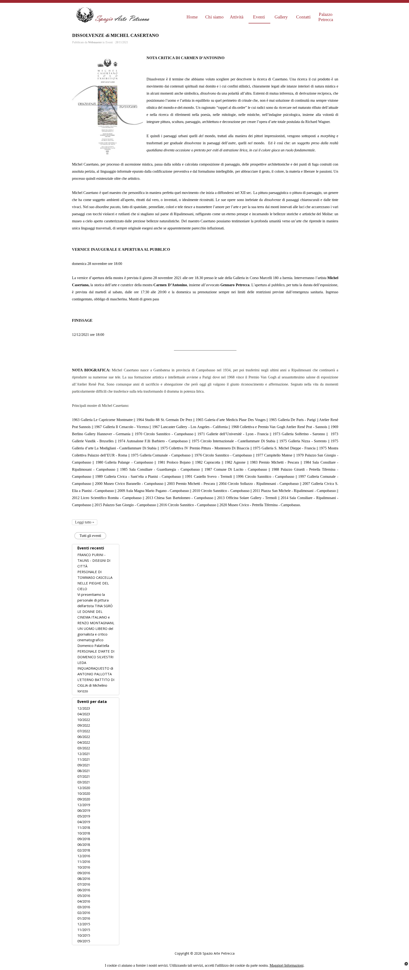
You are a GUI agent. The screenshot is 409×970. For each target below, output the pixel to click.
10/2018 (83, 833)
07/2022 (83, 731)
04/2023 (83, 713)
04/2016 (83, 901)
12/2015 (83, 924)
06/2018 (83, 844)
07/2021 (83, 776)
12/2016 (83, 855)
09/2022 (83, 725)
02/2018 (83, 850)
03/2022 (83, 748)
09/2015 (83, 941)
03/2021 (83, 782)
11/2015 (83, 929)
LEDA (81, 662)
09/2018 (83, 838)
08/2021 (83, 770)
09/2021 (83, 765)
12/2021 (83, 753)
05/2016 (83, 895)
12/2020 (83, 787)
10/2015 (83, 935)
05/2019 (83, 816)
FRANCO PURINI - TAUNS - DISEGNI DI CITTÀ (93, 560)
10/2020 (83, 793)
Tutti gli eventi (90, 536)
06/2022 (83, 736)
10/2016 (83, 867)
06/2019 (83, 810)
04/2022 (83, 742)
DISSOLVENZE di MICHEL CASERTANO (115, 35)
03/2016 (83, 906)
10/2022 (83, 719)
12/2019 (83, 804)
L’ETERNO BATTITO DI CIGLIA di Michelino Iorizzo (95, 685)
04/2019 (83, 821)
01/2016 (83, 918)
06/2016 (83, 889)
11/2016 (83, 861)
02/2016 (83, 912)
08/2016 (83, 878)
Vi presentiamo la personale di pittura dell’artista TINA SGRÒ (95, 600)
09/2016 (83, 872)
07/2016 (83, 884)
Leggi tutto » (84, 522)
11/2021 (83, 759)
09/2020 (83, 799)
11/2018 (83, 827)
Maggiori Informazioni (286, 965)
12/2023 (83, 708)
